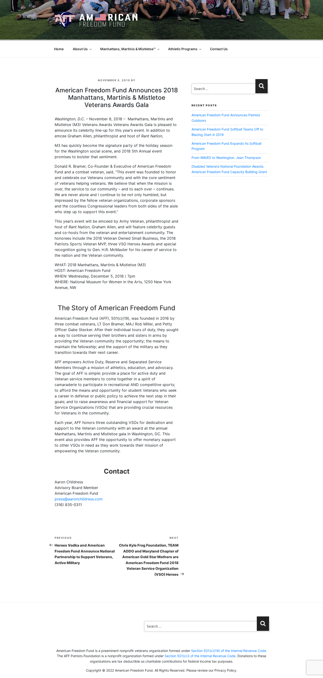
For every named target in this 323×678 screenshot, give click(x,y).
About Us (80, 49)
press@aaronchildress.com (79, 499)
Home (59, 49)
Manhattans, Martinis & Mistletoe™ (128, 49)
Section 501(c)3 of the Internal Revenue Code (200, 656)
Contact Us (219, 49)
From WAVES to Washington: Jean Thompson (226, 158)
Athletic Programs (182, 49)
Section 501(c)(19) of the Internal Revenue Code (228, 651)
